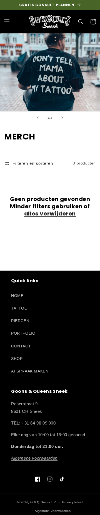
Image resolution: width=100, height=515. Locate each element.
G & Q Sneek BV (43, 502)
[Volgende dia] (62, 118)
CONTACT (21, 346)
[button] (7, 22)
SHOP (16, 358)
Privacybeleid (72, 502)
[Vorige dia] (38, 118)
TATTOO (19, 308)
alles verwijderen (50, 213)
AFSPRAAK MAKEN (29, 371)
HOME (17, 295)
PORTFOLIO (23, 333)
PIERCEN (20, 320)
